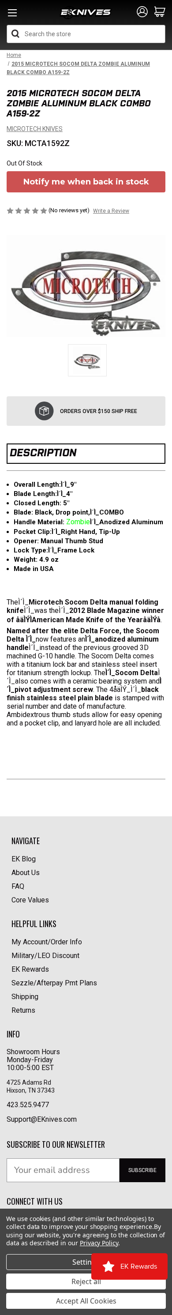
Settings (86, 1262)
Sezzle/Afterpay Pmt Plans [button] (54, 983)
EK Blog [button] (23, 859)
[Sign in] (142, 12)
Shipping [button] (24, 996)
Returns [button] (23, 1010)
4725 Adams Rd (29, 1082)
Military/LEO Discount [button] (45, 955)
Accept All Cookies (86, 1301)
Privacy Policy (99, 1243)
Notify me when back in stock (86, 182)
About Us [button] (25, 872)
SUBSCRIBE (142, 1170)
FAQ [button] (17, 886)
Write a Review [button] (111, 211)
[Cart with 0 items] (159, 12)
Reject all (86, 1281)
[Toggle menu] (12, 15)
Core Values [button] (30, 900)
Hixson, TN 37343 (31, 1090)
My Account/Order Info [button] (46, 942)
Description (43, 452)
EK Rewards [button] (30, 969)
